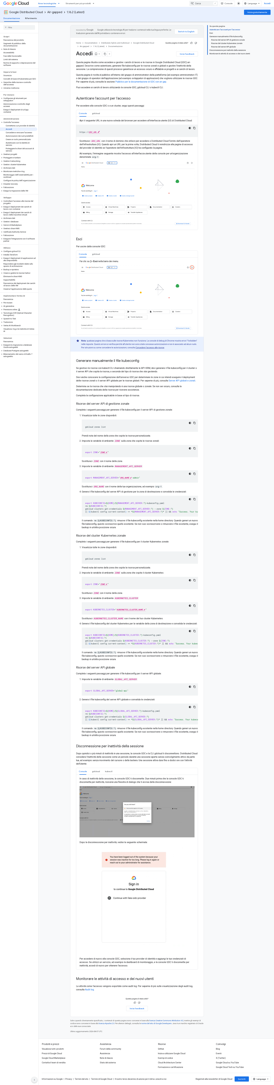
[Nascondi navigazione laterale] (34, 1080)
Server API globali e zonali (182, 380)
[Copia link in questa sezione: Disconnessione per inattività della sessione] (146, 746)
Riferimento (31, 18)
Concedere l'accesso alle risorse (150, 347)
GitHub (161, 1049)
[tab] (82, 113)
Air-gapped (54, 12)
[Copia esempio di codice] (194, 128)
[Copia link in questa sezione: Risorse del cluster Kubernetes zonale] (129, 536)
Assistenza (105, 1053)
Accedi (267, 3)
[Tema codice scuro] (190, 128)
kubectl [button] (108, 771)
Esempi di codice (165, 1058)
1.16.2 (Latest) (75, 12)
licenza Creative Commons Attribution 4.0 (166, 1020)
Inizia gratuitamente (257, 12)
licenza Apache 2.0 (106, 1023)
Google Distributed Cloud (26, 12)
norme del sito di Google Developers (156, 1023)
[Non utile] (196, 43)
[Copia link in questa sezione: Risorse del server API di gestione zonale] (132, 404)
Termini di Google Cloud (101, 1079)
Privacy (68, 1079)
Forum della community (110, 1049)
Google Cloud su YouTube (227, 1062)
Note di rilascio (106, 1058)
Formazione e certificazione (170, 1067)
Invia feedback (187, 54)
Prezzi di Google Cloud (52, 1053)
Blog (218, 1049)
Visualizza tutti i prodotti (53, 1049)
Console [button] (83, 113)
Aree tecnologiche (47, 3)
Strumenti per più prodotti (78, 3)
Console (228, 3)
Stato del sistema (108, 1062)
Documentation (91, 43)
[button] (18, 49)
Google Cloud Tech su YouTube (230, 1067)
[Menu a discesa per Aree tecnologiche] (59, 3)
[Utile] (191, 43)
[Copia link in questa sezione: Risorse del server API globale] (118, 667)
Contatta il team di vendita (54, 1062)
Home (78, 43)
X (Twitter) (221, 1058)
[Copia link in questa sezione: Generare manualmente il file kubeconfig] (142, 361)
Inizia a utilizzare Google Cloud (171, 1053)
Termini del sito (81, 1079)
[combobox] (203, 3)
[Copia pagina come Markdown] (105, 54)
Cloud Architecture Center (169, 1062)
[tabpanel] (137, 173)
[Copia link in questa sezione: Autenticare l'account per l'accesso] (133, 98)
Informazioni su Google (52, 1079)
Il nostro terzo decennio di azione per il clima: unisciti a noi (140, 1079)
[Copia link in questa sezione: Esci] (85, 239)
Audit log (89, 989)
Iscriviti (241, 1079)
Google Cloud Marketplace (53, 1058)
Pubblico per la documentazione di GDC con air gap (140, 81)
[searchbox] (19, 27)
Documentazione (11, 18)
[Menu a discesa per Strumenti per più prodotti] (94, 3)
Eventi (218, 1053)
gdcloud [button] (96, 113)
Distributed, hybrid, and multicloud (115, 43)
